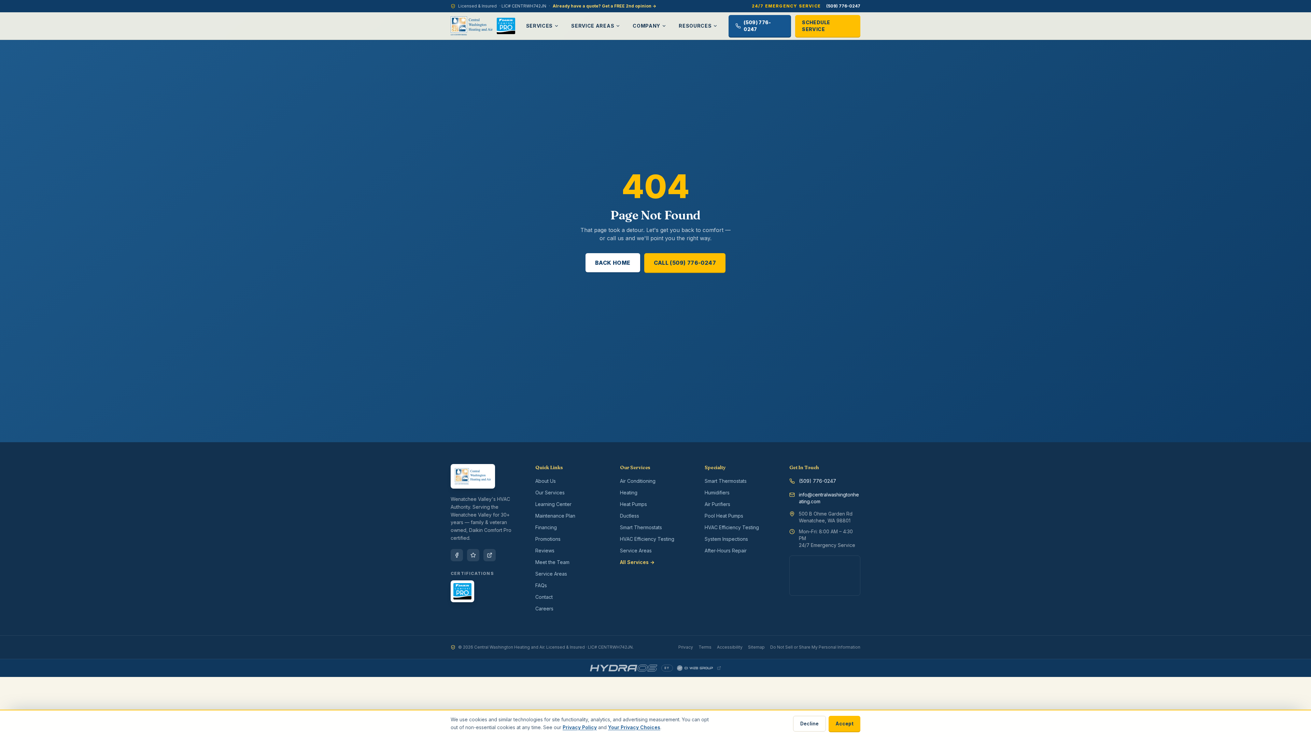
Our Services (550, 492)
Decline (809, 723)
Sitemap (756, 647)
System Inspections (726, 539)
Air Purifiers (717, 504)
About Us (545, 481)
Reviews (544, 550)
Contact (544, 597)
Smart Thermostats (641, 527)
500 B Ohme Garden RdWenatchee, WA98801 (825, 517)
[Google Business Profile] (489, 555)
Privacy (685, 647)
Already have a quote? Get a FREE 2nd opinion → (604, 6)
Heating (628, 492)
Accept (844, 723)
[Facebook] (457, 555)
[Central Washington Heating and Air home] (472, 25)
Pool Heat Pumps (724, 516)
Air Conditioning (638, 481)
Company (646, 26)
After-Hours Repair (726, 550)
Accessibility (730, 647)
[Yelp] (473, 555)
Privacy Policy (580, 727)
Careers (544, 608)
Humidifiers (717, 492)
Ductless (629, 516)
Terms (705, 647)
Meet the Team (552, 562)
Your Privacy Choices (634, 727)
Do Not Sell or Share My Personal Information (815, 647)
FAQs (541, 585)
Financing (546, 527)
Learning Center (553, 504)
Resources (695, 26)
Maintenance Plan (555, 516)
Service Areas (592, 26)
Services (539, 26)
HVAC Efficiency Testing (647, 539)
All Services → (637, 562)
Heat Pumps (633, 504)
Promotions (548, 539)
